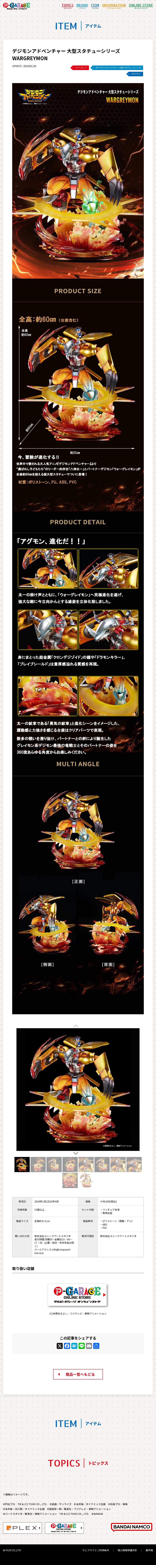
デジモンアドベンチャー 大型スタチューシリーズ (119, 67)
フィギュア (82, 67)
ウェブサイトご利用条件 (95, 1550)
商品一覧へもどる (80, 1374)
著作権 (149, 1550)
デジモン (137, 73)
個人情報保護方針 (127, 1550)
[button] (75, 1153)
